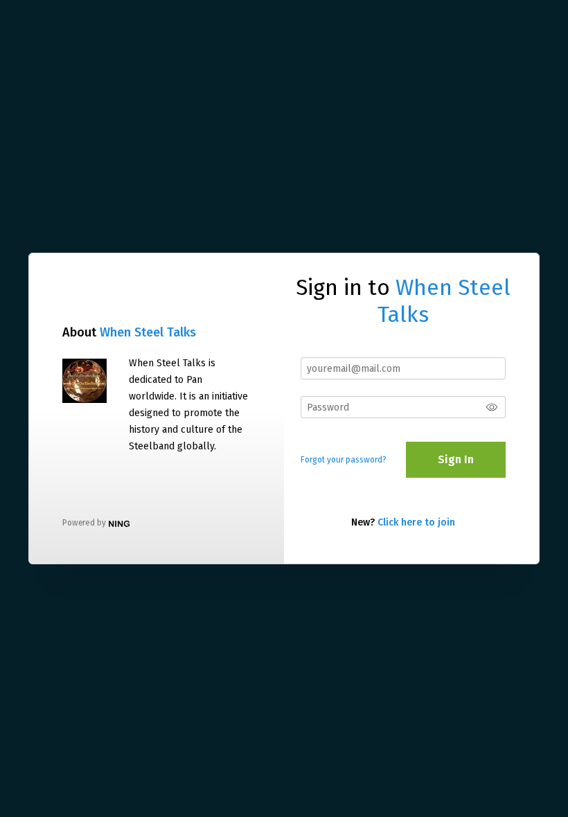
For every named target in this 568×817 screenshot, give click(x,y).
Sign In (456, 459)
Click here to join (416, 522)
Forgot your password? (344, 460)
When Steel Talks (148, 332)
